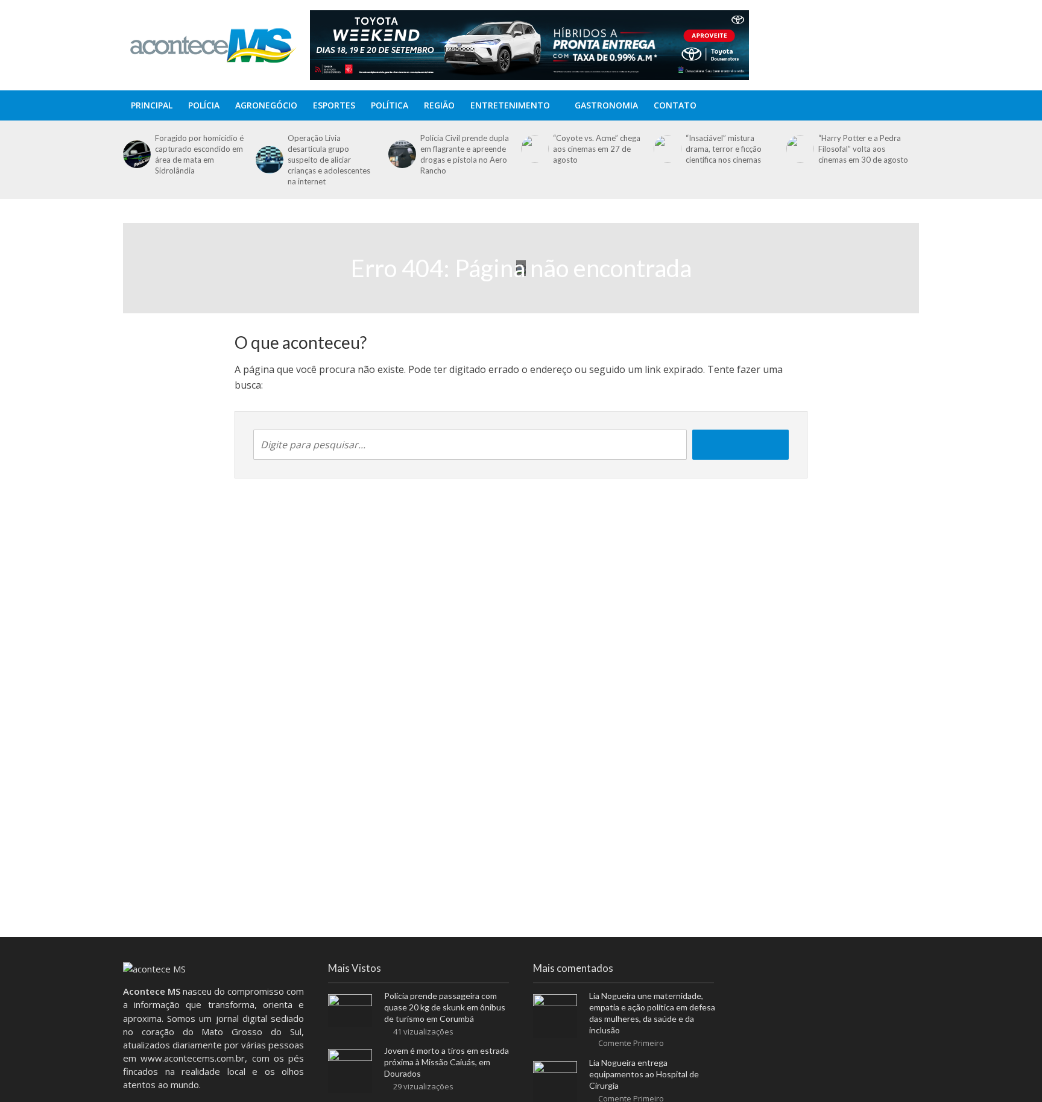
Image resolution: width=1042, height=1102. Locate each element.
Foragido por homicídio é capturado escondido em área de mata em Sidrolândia (199, 154)
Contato (675, 105)
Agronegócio (266, 105)
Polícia (203, 105)
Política (389, 105)
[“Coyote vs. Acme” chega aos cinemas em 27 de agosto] (534, 149)
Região (439, 105)
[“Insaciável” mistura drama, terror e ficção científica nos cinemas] (667, 149)
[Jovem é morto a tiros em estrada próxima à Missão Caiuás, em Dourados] (350, 1070)
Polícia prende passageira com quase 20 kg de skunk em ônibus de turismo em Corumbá (444, 1007)
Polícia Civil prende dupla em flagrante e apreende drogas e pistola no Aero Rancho (464, 154)
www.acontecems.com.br (193, 1058)
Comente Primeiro (631, 1043)
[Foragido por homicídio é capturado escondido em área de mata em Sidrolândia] (136, 154)
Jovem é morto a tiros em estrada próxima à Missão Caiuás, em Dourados (446, 1062)
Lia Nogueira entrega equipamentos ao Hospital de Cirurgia (644, 1074)
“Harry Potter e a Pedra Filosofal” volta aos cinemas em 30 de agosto (863, 148)
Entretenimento (510, 105)
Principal (151, 105)
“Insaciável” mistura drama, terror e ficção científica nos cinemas (724, 148)
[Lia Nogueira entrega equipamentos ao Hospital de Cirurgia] (555, 1082)
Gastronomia (606, 105)
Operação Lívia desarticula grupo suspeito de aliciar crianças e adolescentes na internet (329, 159)
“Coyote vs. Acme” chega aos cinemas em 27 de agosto (596, 148)
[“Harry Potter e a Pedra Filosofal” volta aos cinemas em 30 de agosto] (799, 149)
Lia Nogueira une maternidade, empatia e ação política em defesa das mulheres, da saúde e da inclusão (652, 1013)
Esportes (334, 105)
